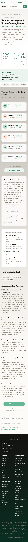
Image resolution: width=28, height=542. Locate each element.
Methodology (5, 477)
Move (20, 2)
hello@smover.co (6, 449)
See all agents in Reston (14, 408)
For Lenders (18, 461)
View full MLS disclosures (9, 429)
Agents (3, 14)
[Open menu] (25, 2)
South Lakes (5, 277)
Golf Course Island (7, 279)
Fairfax (3, 489)
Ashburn (3, 500)
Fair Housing (18, 513)
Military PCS (18, 472)
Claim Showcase (20, 463)
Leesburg (4, 504)
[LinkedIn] (7, 451)
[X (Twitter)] (2, 451)
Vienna (3, 495)
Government (19, 474)
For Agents (18, 458)
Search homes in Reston (13, 404)
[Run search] (25, 6)
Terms (17, 509)
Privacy (17, 504)
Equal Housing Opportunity (9, 533)
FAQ (2, 473)
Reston (9, 14)
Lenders (3, 463)
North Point (14, 275)
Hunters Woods (16, 277)
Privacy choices (19, 506)
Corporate (18, 476)
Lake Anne (15, 85)
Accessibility (18, 511)
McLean (3, 498)
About (3, 465)
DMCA (17, 516)
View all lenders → (20, 499)
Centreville (4, 502)
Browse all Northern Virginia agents (14, 410)
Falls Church (5, 491)
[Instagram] (9, 451)
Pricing (3, 475)
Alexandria (4, 484)
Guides (3, 468)
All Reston (6, 85)
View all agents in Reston (13, 170)
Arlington (4, 486)
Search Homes (5, 458)
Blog (2, 470)
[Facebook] (4, 451)
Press (16, 465)
